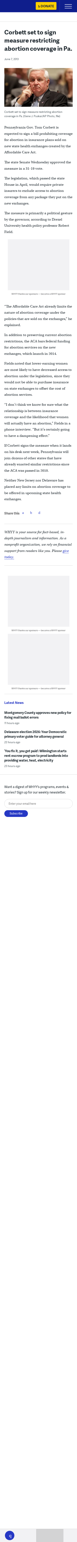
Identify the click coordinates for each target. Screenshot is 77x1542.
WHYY (15, 6)
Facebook (23, 513)
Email (39, 513)
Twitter (31, 513)
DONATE (47, 6)
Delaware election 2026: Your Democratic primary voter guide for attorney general (35, 734)
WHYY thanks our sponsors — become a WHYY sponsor (38, 293)
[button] (9, 1535)
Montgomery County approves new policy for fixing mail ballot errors (37, 715)
